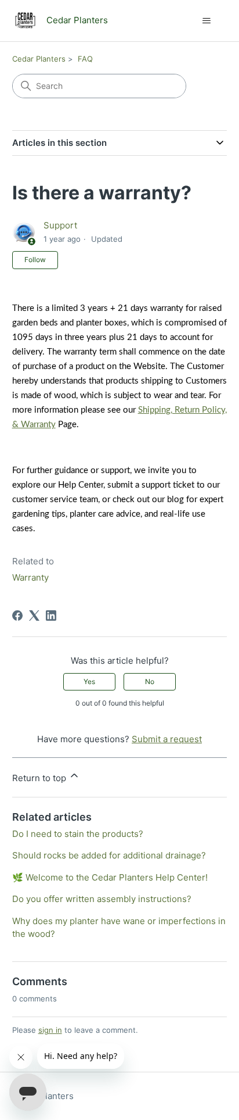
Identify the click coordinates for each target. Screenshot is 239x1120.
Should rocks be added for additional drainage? (109, 855)
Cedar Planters (39, 58)
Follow (35, 259)
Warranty (30, 577)
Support (60, 225)
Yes (89, 681)
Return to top (40, 777)
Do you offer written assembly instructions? (101, 898)
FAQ (85, 58)
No (149, 681)
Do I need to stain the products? (77, 833)
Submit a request (167, 739)
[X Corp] (34, 615)
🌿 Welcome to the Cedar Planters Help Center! (110, 877)
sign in (50, 1030)
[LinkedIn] (51, 615)
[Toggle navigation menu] (206, 21)
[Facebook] (17, 615)
